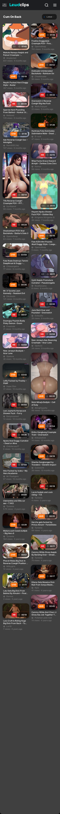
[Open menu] (55, 5)
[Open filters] (4, 5)
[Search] (46, 5)
